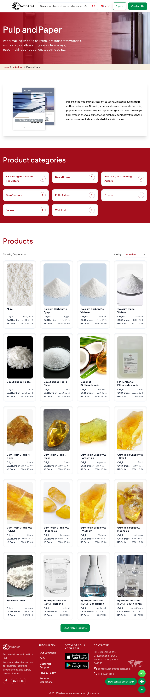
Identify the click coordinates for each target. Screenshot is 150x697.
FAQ (42, 658)
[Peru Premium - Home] (23, 6)
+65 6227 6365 (106, 673)
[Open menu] (6, 6)
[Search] (93, 6)
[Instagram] (22, 681)
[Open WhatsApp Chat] (142, 673)
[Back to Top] (142, 689)
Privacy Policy (48, 672)
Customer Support (45, 665)
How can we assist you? (121, 681)
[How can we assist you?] (142, 681)
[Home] (11, 647)
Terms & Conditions (46, 680)
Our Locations (48, 652)
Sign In (119, 6)
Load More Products (75, 627)
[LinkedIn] (14, 681)
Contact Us (137, 6)
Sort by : (117, 254)
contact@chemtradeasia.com (114, 668)
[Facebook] (6, 681)
